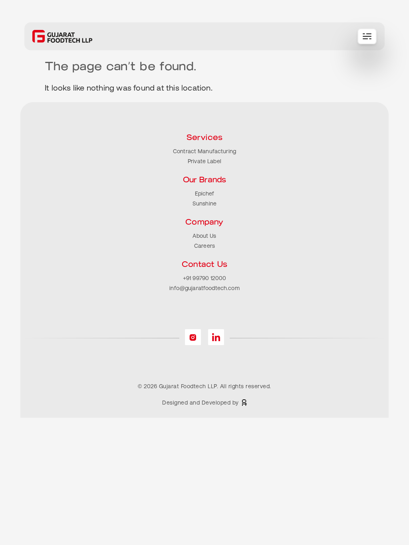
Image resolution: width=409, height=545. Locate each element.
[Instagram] (193, 337)
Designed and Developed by (200, 402)
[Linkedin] (216, 337)
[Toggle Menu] (367, 36)
